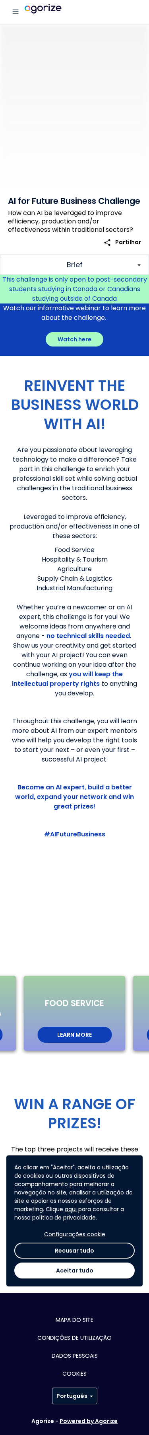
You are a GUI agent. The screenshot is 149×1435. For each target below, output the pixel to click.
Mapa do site (74, 1320)
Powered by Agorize (89, 1421)
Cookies (74, 1374)
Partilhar (122, 242)
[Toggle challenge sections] (74, 265)
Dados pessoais (75, 1356)
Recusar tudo (74, 1251)
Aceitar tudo (74, 1270)
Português (71, 1396)
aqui (71, 1209)
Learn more (74, 1035)
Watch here (74, 339)
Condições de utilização (74, 1338)
